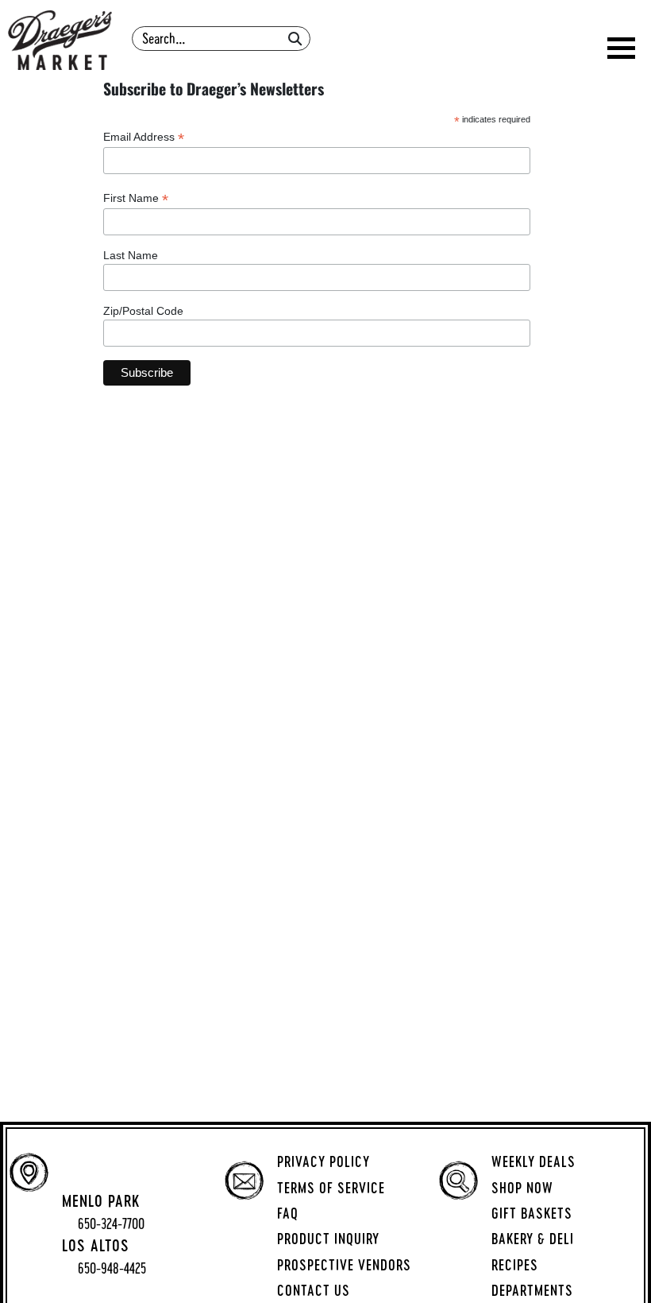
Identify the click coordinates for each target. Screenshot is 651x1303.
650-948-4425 (112, 1268)
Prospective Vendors (344, 1264)
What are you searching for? (223, 21)
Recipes (514, 1264)
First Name (135, 198)
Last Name (130, 255)
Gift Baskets (531, 1213)
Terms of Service (331, 1187)
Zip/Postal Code (143, 310)
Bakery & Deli (532, 1238)
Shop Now (522, 1187)
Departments (532, 1290)
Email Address (143, 137)
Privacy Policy (323, 1161)
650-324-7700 (111, 1224)
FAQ (288, 1213)
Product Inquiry (328, 1238)
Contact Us (313, 1290)
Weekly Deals (533, 1161)
